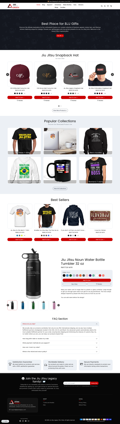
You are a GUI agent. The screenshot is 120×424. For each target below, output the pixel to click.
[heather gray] (73, 235)
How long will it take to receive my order (36, 339)
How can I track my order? (31, 347)
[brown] (42, 235)
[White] (96, 275)
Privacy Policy (95, 386)
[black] (75, 235)
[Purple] (90, 275)
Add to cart (19, 97)
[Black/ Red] (100, 93)
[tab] (58, 106)
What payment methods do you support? (36, 343)
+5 (78, 93)
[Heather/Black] (73, 93)
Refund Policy (82, 405)
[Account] (104, 6)
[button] (101, 6)
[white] (15, 235)
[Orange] (80, 275)
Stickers (80, 5)
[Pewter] (83, 275)
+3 (24, 93)
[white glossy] (101, 235)
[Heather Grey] (75, 93)
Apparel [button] (49, 5)
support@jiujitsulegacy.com (18, 409)
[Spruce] (22, 93)
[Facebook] (20, 420)
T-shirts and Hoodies (48, 402)
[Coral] (103, 275)
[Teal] (93, 275)
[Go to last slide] (7, 74)
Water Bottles (67, 5)
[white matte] (99, 235)
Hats (74, 5)
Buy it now (74, 284)
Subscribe (94, 383)
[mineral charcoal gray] (44, 235)
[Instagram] (23, 420)
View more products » (60, 110)
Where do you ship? (29, 324)
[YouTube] (25, 420)
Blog (43, 5)
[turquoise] (17, 235)
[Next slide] (112, 74)
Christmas (58, 5)
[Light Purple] (77, 275)
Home (38, 5)
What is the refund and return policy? (35, 352)
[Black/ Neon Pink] (102, 93)
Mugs (56, 7)
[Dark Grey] (17, 93)
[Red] (100, 275)
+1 (51, 93)
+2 (78, 235)
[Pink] (86, 275)
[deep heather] (71, 235)
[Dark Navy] (19, 93)
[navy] (68, 235)
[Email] (28, 420)
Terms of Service (85, 386)
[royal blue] (49, 235)
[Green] (70, 275)
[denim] (19, 235)
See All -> (60, 35)
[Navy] (46, 93)
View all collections (60, 188)
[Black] (15, 93)
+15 (105, 93)
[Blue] (67, 275)
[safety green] (22, 235)
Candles (62, 7)
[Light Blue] (73, 275)
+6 (24, 235)
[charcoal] (46, 235)
